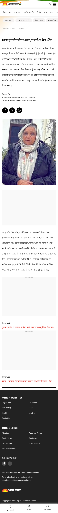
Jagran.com (6, 403)
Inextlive (32, 413)
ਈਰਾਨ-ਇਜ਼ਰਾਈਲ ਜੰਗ (24, 20)
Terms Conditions (8, 448)
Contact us (33, 438)
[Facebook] (4, 463)
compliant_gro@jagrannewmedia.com (16, 480)
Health (4, 413)
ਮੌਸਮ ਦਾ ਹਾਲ (39, 20)
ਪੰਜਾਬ (4, 12)
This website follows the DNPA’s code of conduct (20, 473)
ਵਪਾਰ (51, 12)
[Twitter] (10, 463)
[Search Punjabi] (50, 4)
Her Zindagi (6, 408)
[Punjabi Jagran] (12, 4)
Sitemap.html (7, 443)
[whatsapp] (19, 110)
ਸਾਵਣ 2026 (8, 20)
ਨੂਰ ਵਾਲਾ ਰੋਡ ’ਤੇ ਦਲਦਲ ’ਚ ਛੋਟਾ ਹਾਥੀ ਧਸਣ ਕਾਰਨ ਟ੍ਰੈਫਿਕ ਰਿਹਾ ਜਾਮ (28, 327)
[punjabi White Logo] (11, 490)
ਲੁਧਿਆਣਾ (21, 28)
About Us (5, 433)
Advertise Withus (35, 433)
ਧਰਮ (45, 12)
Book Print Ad (7, 438)
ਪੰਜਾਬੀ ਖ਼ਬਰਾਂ (5, 28)
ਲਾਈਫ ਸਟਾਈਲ (29, 12)
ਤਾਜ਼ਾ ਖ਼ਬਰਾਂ (17, 12)
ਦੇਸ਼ (10, 12)
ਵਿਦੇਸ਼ (39, 12)
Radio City (6, 418)
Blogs (31, 408)
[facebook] (5, 110)
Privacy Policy (34, 443)
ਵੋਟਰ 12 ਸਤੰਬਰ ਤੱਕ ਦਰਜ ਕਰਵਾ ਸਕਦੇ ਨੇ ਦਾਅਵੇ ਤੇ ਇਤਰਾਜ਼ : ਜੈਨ (27, 381)
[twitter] (12, 110)
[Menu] (54, 4)
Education (33, 403)
